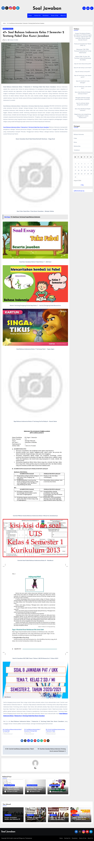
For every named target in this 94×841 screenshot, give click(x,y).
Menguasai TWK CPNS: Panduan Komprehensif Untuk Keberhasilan (82, 51)
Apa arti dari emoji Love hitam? (83, 67)
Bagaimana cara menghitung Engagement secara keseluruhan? (82, 116)
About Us (63, 15)
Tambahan (77, 150)
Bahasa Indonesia (8, 28)
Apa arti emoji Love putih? (82, 71)
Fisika (75, 138)
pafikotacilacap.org (79, 191)
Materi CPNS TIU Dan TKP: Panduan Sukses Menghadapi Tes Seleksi (82, 58)
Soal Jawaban (47, 8)
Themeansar (28, 838)
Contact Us (37, 15)
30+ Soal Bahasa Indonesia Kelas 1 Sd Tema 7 (57, 789)
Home (30, 15)
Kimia (75, 142)
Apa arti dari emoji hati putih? (82, 63)
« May (82, 185)
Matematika (77, 146)
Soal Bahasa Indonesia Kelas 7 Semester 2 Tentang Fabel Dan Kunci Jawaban (26, 127)
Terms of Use (54, 15)
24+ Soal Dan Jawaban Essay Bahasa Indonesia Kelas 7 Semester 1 (11, 789)
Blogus (21, 838)
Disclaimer (46, 15)
